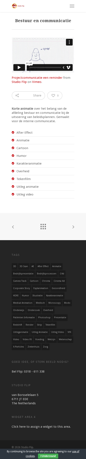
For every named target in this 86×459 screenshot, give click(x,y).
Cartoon (34, 281)
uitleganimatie (20, 332)
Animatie (56, 266)
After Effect (43, 266)
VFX (69, 332)
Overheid (48, 310)
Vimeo (36, 82)
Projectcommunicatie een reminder (37, 78)
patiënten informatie (24, 317)
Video (16, 339)
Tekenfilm (50, 324)
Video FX (27, 339)
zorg (45, 346)
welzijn (51, 339)
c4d (62, 273)
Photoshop (44, 317)
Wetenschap (65, 339)
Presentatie (60, 317)
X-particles (18, 346)
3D (14, 266)
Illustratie (38, 295)
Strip (39, 324)
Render (29, 324)
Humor (25, 295)
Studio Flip (19, 82)
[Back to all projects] (43, 225)
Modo (67, 303)
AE (33, 266)
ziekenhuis (33, 346)
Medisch (40, 303)
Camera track (19, 281)
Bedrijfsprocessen (46, 273)
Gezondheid (58, 288)
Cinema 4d (59, 281)
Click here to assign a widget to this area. (41, 427)
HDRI (15, 295)
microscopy (54, 303)
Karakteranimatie (54, 295)
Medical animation (22, 303)
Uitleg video (57, 332)
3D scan (24, 266)
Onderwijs (18, 310)
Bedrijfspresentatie (23, 273)
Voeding (39, 339)
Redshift (17, 324)
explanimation (40, 288)
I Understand (48, 456)
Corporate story (21, 288)
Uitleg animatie (40, 332)
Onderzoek (34, 310)
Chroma (46, 281)
